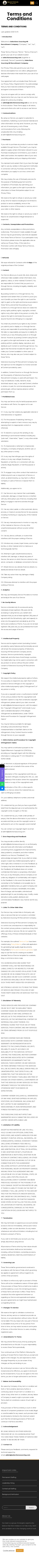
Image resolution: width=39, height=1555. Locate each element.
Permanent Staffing (9, 1477)
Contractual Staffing (9, 1489)
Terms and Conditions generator (22, 950)
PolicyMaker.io (16, 944)
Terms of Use (23, 941)
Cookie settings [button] (8, 1550)
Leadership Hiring (8, 1483)
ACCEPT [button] (19, 1550)
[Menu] (32, 2)
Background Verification (10, 1494)
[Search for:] (14, 1509)
